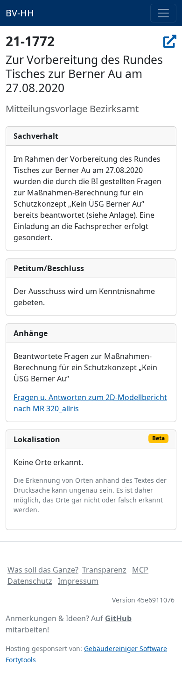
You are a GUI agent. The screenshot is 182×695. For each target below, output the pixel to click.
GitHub (118, 618)
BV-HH (20, 13)
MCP (140, 570)
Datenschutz (29, 581)
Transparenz (104, 570)
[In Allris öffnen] (169, 41)
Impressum (78, 581)
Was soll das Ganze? (42, 570)
